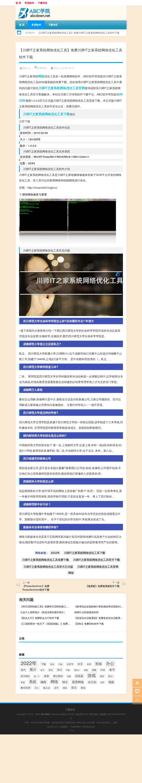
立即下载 (24, 121)
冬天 (80, 664)
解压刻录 (25, 687)
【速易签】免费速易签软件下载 (102, 586)
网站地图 (94, 714)
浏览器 (79, 676)
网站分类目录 (67, 714)
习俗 (60, 664)
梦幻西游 (58, 676)
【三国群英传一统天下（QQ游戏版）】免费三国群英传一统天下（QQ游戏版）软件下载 (46, 623)
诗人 (37, 687)
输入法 (46, 687)
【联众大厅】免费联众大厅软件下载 (39, 618)
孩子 (42, 670)
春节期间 (25, 676)
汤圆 (69, 676)
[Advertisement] (71, 758)
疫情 (102, 676)
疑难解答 (103, 714)
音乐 (74, 688)
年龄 (68, 670)
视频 (111, 682)
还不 (56, 687)
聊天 (65, 682)
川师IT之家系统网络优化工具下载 (46, 114)
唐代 (23, 669)
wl (29, 68)
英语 (102, 682)
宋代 (59, 669)
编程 (43, 682)
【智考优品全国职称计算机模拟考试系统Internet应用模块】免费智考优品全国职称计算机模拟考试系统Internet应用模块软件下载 (100, 606)
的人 (110, 676)
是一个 (37, 676)
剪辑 (98, 663)
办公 (110, 663)
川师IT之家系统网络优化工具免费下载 (45, 560)
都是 (65, 687)
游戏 (91, 675)
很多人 (77, 670)
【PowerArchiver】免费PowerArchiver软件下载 (36, 587)
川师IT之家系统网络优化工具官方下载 (96, 560)
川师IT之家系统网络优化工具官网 (61, 88)
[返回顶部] (136, 700)
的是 (23, 682)
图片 (33, 669)
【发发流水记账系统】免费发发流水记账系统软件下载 (100, 618)
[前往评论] (136, 691)
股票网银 (78, 682)
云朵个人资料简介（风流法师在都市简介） (43, 612)
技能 (86, 670)
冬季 (89, 664)
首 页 (18, 3)
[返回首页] (136, 683)
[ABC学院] (34, 6)
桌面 (46, 676)
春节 (112, 669)
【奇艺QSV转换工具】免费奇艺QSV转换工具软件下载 (46, 606)
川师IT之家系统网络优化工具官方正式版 (48, 567)
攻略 (94, 669)
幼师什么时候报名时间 (86, 612)
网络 (41, 76)
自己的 (92, 682)
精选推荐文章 (82, 714)
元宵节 (70, 664)
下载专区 (42, 3)
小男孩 (71, 730)
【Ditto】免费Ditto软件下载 (89, 623)
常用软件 (29, 3)
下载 (43, 664)
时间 (103, 669)
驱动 (83, 687)
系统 (32, 681)
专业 (52, 664)
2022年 (55, 553)
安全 (50, 669)
